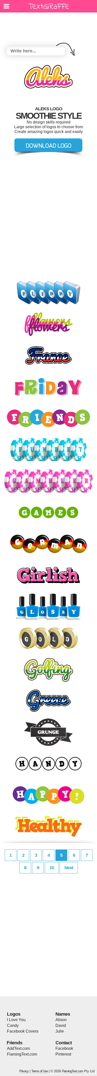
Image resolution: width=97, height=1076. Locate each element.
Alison (61, 1020)
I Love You (16, 1020)
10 (51, 867)
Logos (13, 1014)
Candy (13, 1025)
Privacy (24, 1071)
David (60, 1025)
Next (68, 867)
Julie (59, 1031)
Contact (63, 1042)
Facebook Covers (22, 1031)
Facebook (64, 1048)
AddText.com (18, 1048)
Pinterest (63, 1054)
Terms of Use (39, 1071)
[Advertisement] (50, 26)
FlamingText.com (22, 1054)
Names (62, 1014)
